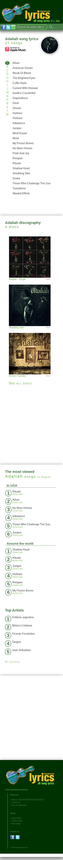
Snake (16, 178)
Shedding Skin (21, 173)
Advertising (15, 824)
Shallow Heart (21, 168)
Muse (16, 138)
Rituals (17, 163)
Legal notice (16, 818)
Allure (16, 63)
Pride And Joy (21, 153)
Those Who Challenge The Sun (31, 183)
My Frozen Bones (23, 143)
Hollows (17, 118)
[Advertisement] (31, 424)
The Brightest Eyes (24, 78)
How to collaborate (19, 805)
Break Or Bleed (22, 73)
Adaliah (14, 476)
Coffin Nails (20, 83)
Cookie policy (16, 821)
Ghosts (17, 108)
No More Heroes (22, 148)
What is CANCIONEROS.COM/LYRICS (27, 800)
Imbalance (19, 123)
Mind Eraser (20, 133)
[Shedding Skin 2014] (31, 302)
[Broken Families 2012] (31, 350)
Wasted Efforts (21, 193)
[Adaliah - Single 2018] (31, 256)
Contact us (15, 802)
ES (52, 21)
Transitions (19, 188)
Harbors (17, 113)
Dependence (20, 98)
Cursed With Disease (25, 88)
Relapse (18, 158)
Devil (16, 103)
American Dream (23, 68)
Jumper (17, 128)
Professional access (19, 847)
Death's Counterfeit (24, 93)
